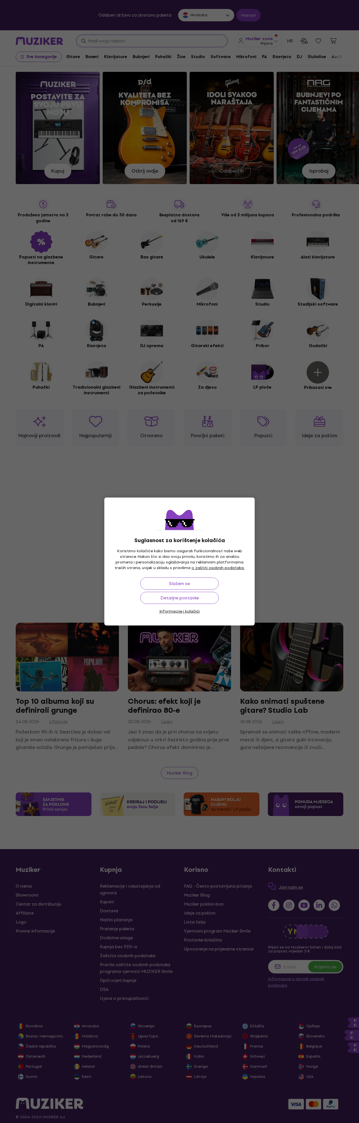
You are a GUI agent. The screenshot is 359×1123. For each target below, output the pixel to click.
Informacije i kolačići (179, 611)
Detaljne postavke (179, 597)
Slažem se (179, 583)
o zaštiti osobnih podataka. (218, 568)
